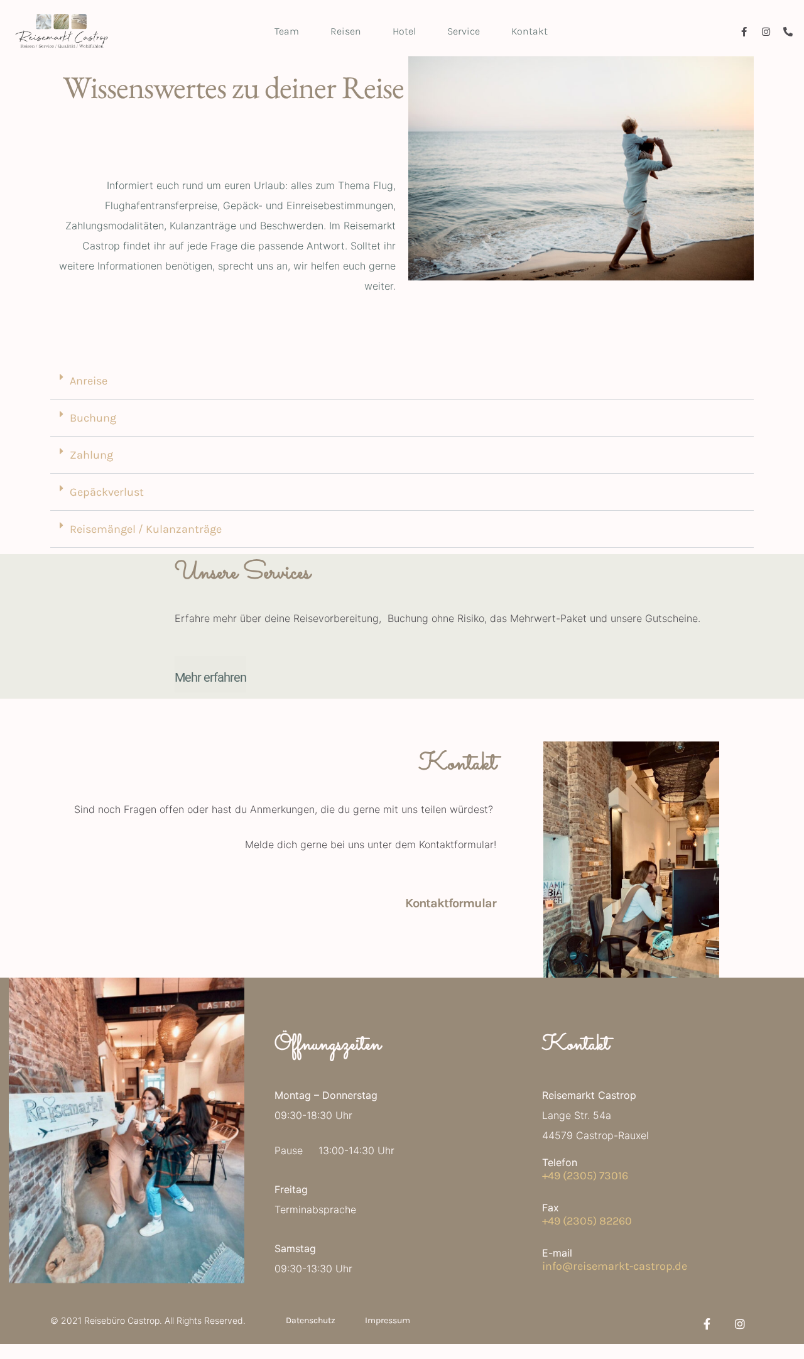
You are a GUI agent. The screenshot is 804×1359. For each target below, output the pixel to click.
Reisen (345, 31)
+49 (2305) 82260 (587, 1221)
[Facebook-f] (744, 31)
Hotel (404, 31)
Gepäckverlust (107, 492)
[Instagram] (766, 31)
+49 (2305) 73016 (585, 1175)
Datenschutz (310, 1320)
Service (463, 31)
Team (286, 31)
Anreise (88, 381)
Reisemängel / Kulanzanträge (146, 529)
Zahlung (91, 455)
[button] (402, 381)
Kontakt (529, 31)
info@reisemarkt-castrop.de (614, 1266)
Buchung (93, 418)
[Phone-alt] (788, 31)
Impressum (387, 1320)
